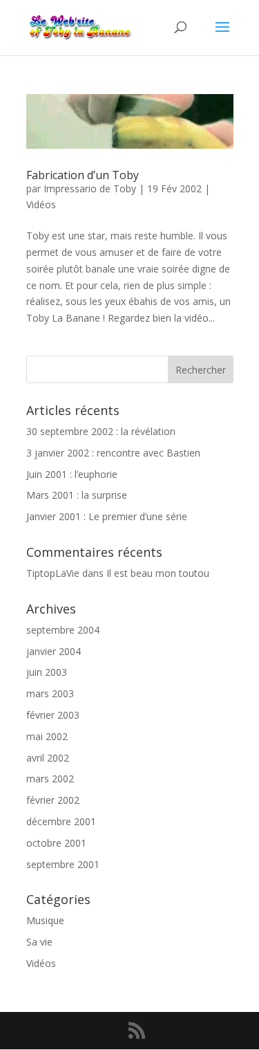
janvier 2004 (53, 651)
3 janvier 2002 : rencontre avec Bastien (113, 452)
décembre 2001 (61, 821)
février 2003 (52, 714)
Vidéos (41, 204)
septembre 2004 (62, 629)
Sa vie (39, 941)
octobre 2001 (56, 842)
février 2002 (52, 800)
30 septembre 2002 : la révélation (100, 431)
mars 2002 (50, 778)
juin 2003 (46, 672)
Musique (45, 920)
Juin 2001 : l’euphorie (71, 474)
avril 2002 (47, 757)
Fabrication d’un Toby (82, 175)
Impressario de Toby (90, 188)
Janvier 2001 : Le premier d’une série (106, 516)
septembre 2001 (62, 864)
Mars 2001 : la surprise (76, 494)
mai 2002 (47, 736)
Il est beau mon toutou (157, 573)
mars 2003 (50, 693)
